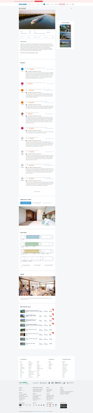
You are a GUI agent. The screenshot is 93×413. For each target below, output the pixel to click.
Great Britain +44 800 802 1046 (65, 392)
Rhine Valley (48, 32)
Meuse (41, 33)
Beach (63, 374)
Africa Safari (64, 368)
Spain (38, 371)
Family (63, 375)
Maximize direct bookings (37, 398)
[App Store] (63, 405)
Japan (29, 361)
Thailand (30, 367)
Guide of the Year (49, 389)
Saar (35, 33)
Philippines (30, 364)
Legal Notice (35, 411)
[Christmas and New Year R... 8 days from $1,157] (65, 24)
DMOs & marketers (49, 397)
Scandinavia (39, 365)
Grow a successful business (37, 395)
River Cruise (64, 367)
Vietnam (30, 368)
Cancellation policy (22, 398)
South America (22, 368)
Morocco (21, 371)
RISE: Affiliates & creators (50, 396)
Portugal (38, 367)
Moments (56, 4)
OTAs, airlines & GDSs (49, 398)
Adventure (64, 361)
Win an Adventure (23, 395)
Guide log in (48, 391)
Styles (52, 4)
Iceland (38, 361)
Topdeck (50, 367)
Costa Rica (38, 375)
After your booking (22, 397)
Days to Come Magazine (23, 394)
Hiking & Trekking (65, 364)
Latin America (22, 367)
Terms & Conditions (49, 411)
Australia (21, 364)
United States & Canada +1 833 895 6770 (66, 391)
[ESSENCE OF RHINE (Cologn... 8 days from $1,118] (65, 32)
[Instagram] (39, 405)
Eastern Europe (31, 372)
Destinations (48, 4)
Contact (68, 4)
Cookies (44, 411)
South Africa (22, 372)
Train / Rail (64, 372)
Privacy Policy (40, 411)
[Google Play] (63, 407)
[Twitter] (36, 405)
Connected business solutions (37, 390)
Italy (37, 364)
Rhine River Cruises (40, 368)
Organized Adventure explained (37, 389)
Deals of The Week (62, 4)
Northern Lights (64, 365)
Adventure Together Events (37, 391)
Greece (30, 375)
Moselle (37, 33)
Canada (38, 374)
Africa (21, 361)
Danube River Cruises (32, 371)
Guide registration (49, 390)
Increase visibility (35, 397)
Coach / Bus (64, 371)
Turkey (38, 372)
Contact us (62, 389)
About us (20, 389)
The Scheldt (43, 33)
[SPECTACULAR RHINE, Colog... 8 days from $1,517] (65, 40)
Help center (62, 390)
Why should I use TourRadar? (23, 396)
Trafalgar (50, 368)
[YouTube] (44, 405)
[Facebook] (34, 405)
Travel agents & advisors (50, 395)
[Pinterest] (41, 405)
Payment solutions (35, 396)
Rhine (39, 33)
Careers (22, 390)
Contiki (50, 361)
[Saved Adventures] (71, 4)
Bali (20, 374)
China (21, 375)
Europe (21, 365)
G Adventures (51, 364)
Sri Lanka (30, 365)
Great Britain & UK (31, 374)
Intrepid (50, 365)
